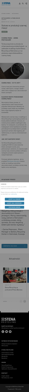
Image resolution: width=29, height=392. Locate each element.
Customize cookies (14, 207)
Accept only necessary (14, 203)
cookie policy (14, 194)
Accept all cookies (14, 199)
